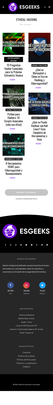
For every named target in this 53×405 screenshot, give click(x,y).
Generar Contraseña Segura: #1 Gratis (26, 329)
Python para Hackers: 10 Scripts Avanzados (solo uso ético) (13, 119)
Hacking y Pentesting (13, 110)
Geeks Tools (26, 322)
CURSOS (26, 367)
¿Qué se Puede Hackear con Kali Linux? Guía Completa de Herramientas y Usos (39, 130)
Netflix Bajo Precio (26, 318)
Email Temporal (26, 333)
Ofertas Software (26, 315)
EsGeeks (12, 79)
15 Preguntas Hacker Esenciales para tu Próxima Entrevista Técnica (13, 70)
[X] (10, 245)
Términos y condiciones (26, 363)
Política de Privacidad (26, 360)
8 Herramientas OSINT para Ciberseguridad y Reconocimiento (13, 168)
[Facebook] (5, 245)
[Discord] (47, 245)
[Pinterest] (21, 245)
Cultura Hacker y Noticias (14, 59)
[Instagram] (15, 245)
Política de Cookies (26, 356)
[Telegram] (42, 245)
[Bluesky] (31, 245)
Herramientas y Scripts (13, 159)
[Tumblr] (36, 245)
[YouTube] (26, 245)
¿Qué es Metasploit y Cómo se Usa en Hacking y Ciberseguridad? (39, 76)
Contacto (27, 352)
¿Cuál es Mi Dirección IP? (26, 326)
